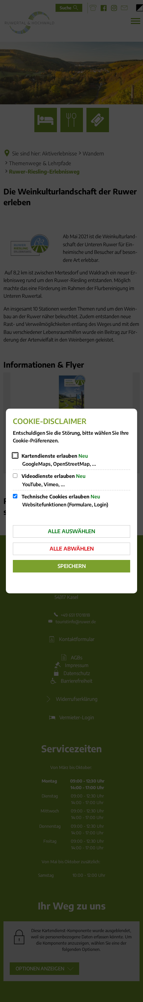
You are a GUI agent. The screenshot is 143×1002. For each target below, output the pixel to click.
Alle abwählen (72, 548)
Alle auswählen (71, 531)
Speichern (72, 566)
